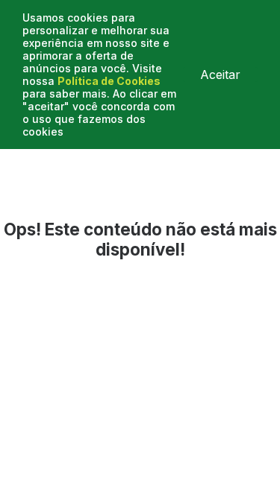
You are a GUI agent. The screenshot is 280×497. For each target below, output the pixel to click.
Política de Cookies (109, 81)
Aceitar (220, 74)
